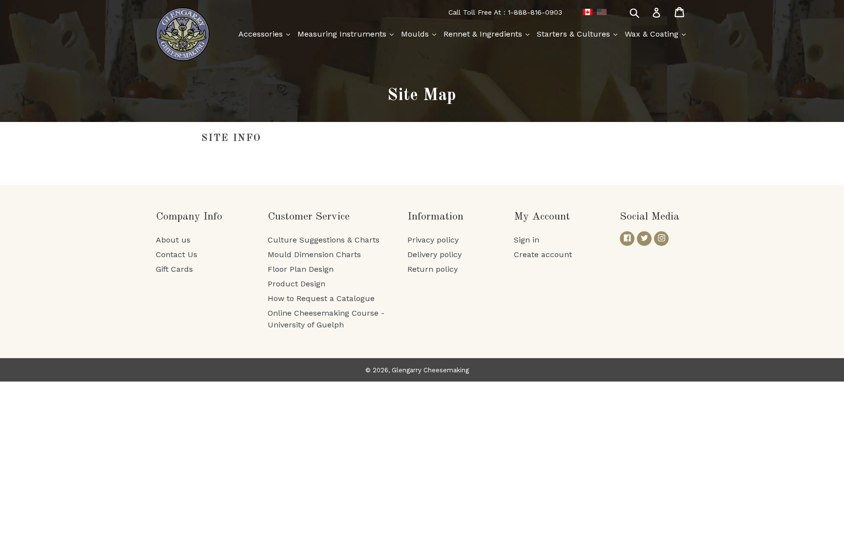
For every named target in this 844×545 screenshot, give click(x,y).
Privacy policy (433, 239)
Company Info (189, 217)
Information (435, 217)
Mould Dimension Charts (314, 254)
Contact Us (176, 254)
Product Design (296, 283)
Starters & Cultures (574, 34)
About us (173, 239)
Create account (543, 254)
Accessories (261, 34)
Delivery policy (434, 254)
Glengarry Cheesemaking (430, 370)
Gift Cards (174, 269)
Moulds (416, 34)
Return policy (432, 269)
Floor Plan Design (301, 269)
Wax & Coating (653, 34)
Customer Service (309, 217)
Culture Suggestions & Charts (324, 239)
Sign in (526, 239)
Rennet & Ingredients (484, 34)
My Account (542, 217)
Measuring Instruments (343, 34)
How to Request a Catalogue (321, 298)
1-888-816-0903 (535, 12)
